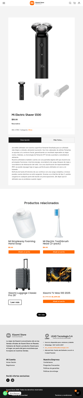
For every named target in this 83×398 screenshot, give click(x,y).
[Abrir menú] (4, 3)
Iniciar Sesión (11, 362)
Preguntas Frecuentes (51, 365)
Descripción (25, 140)
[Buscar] (70, 3)
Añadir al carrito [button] (24, 252)
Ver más (41, 315)
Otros (30, 130)
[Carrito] (75, 3)
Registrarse (10, 365)
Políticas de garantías (51, 368)
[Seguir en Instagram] (12, 380)
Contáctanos (48, 362)
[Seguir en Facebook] (8, 380)
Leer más (15, 302)
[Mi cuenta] (79, 3)
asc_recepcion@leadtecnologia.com (57, 348)
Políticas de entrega (50, 371)
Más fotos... (58, 140)
